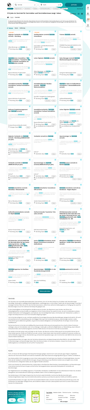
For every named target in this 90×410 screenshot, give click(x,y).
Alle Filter (80, 8)
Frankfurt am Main (63, 397)
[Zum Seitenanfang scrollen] (86, 401)
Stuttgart (72, 397)
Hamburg (60, 395)
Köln (47, 397)
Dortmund (73, 399)
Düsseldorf (49, 399)
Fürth (11, 17)
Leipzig (60, 399)
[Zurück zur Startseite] (9, 5)
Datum (16, 28)
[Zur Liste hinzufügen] (30, 32)
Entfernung (22, 28)
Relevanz (11, 28)
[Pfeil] (30, 8)
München (72, 395)
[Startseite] (8, 17)
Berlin (47, 395)
